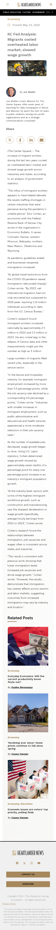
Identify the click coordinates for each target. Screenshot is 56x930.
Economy (13, 19)
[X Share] (10, 140)
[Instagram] (31, 863)
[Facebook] (17, 863)
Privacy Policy (9, 903)
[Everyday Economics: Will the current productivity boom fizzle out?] (28, 646)
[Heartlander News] (29, 5)
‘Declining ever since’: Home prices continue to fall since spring (25, 745)
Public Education (12, 12)
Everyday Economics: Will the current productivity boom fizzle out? (26, 679)
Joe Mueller (29, 92)
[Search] (51, 5)
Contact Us (28, 874)
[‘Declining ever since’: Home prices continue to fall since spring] (28, 712)
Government (38, 12)
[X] (24, 863)
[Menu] (8, 5)
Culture (27, 12)
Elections (27, 803)
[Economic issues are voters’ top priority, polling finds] (28, 779)
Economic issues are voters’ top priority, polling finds (28, 811)
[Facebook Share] (21, 140)
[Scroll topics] (51, 12)
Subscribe (28, 884)
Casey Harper (19, 753)
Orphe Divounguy (22, 687)
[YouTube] (39, 863)
